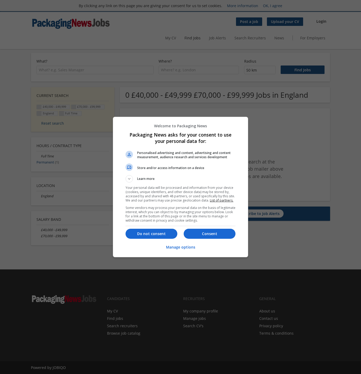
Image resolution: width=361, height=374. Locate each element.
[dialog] (180, 187)
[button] (180, 179)
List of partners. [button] (221, 200)
